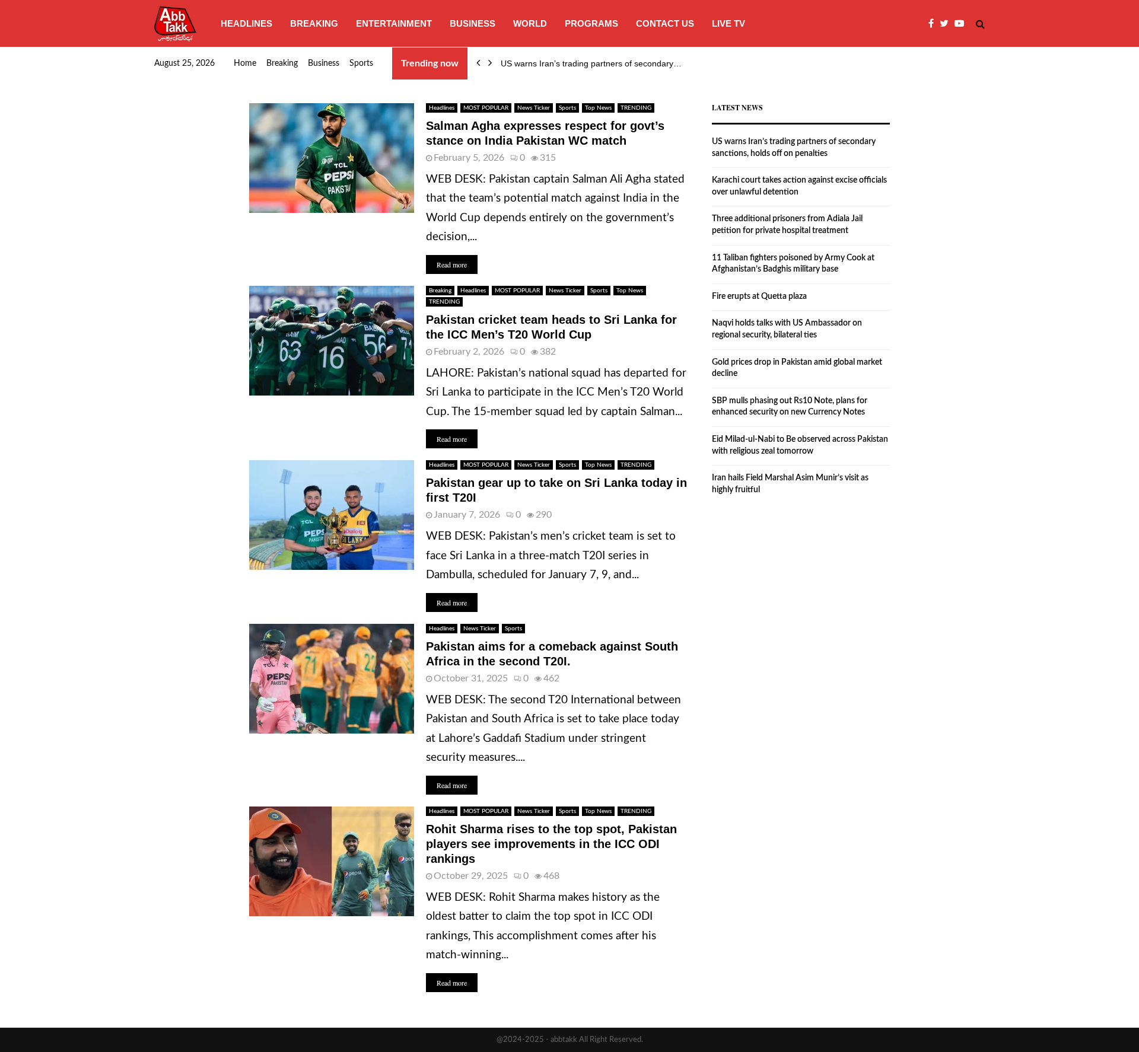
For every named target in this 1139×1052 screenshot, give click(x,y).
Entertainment (394, 23)
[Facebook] (934, 24)
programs (591, 23)
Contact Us (665, 23)
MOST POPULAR (485, 108)
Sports (361, 63)
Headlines (246, 23)
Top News (598, 108)
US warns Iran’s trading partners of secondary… (591, 63)
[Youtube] (962, 24)
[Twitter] (947, 24)
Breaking (314, 23)
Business (472, 23)
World (530, 23)
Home (245, 63)
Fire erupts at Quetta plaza (759, 296)
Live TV (728, 23)
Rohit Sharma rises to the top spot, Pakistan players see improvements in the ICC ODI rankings (551, 844)
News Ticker (533, 108)
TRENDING (636, 108)
